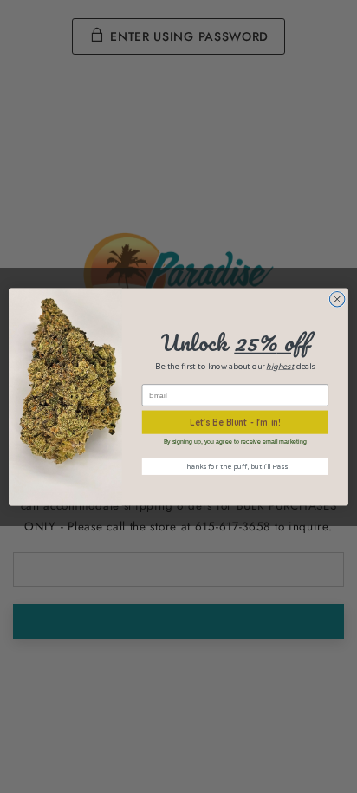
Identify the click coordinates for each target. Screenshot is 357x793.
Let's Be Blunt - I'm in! (235, 421)
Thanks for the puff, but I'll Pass (235, 466)
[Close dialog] (337, 299)
